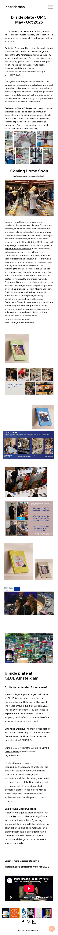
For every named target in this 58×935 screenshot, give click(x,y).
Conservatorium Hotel (17, 701)
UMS (18, 54)
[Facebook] (23, 922)
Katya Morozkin (34, 252)
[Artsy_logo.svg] (34, 922)
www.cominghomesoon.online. (20, 322)
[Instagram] (28, 922)
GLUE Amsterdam (17, 698)
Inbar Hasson (15, 7)
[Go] (52, 929)
